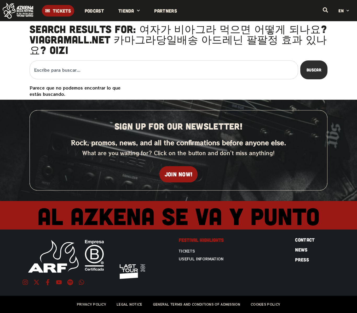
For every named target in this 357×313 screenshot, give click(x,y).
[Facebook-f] (48, 282)
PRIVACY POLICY (91, 304)
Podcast (94, 11)
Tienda (126, 11)
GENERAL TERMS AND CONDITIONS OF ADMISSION (196, 304)
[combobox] (164, 69)
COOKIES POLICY (265, 304)
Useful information (201, 258)
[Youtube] (59, 282)
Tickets (187, 251)
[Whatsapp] (81, 282)
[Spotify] (70, 282)
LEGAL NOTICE (129, 304)
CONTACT (305, 240)
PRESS (302, 259)
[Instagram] (25, 282)
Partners (165, 11)
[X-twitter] (36, 282)
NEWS (301, 250)
